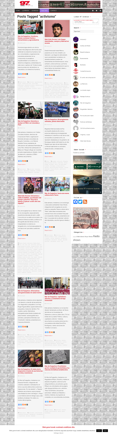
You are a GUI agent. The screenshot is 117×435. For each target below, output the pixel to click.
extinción (47, 241)
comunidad (35, 83)
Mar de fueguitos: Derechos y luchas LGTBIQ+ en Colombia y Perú (28, 123)
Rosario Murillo (54, 169)
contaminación (62, 236)
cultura (55, 86)
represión (47, 169)
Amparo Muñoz (35, 246)
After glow (57, 84)
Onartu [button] (99, 430)
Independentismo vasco (33, 258)
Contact (53, 10)
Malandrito (51, 93)
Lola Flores (38, 263)
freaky (60, 89)
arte (62, 84)
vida (62, 241)
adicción (39, 244)
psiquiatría (32, 341)
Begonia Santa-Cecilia (31, 336)
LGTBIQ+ (38, 170)
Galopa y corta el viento (24, 257)
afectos (64, 340)
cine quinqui (29, 249)
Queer (31, 269)
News (91, 236)
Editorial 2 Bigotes (22, 252)
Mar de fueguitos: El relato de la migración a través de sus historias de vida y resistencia (30, 371)
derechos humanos (30, 85)
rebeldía (33, 415)
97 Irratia (25, 10)
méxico (57, 93)
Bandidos (66, 84)
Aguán (19, 83)
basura (63, 235)
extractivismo (39, 85)
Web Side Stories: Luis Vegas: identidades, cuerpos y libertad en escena (57, 41)
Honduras (26, 86)
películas (62, 93)
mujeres (47, 166)
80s (26, 244)
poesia (26, 341)
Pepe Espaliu (35, 267)
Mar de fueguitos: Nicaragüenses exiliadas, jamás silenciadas (56, 120)
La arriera (63, 90)
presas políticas (60, 166)
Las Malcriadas (62, 164)
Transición (34, 271)
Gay (32, 257)
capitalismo (59, 342)
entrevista (55, 89)
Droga (38, 251)
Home (18, 10)
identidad (47, 90)
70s (23, 244)
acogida (54, 161)
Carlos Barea (21, 247)
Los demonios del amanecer (57, 92)
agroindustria (38, 82)
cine (46, 86)
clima (55, 236)
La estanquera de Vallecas (30, 261)
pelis (67, 93)
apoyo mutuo (38, 334)
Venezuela (59, 97)
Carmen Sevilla (29, 247)
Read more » (22, 77)
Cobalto (50, 86)
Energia (60, 239)
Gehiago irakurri (58, 433)
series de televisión (62, 95)
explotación (33, 414)
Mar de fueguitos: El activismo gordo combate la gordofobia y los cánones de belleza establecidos (57, 368)
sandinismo (63, 169)
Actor (52, 84)
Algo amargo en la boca (24, 246)
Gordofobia (47, 412)
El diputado (31, 252)
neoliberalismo (48, 345)
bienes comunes (26, 83)
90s (29, 244)
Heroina (40, 257)
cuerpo (46, 411)
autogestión (21, 336)
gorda (59, 411)
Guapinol (21, 86)
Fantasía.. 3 (31, 255)
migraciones (31, 339)
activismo (31, 82)
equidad (65, 239)
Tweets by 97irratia (78, 152)
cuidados (47, 238)
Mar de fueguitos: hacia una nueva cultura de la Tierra (57, 194)
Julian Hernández (55, 90)
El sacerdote (34, 254)
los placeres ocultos (34, 264)
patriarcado (21, 172)
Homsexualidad (22, 258)
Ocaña (31, 266)
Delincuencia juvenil (24, 251)
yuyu (19, 344)
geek (64, 89)
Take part (44, 10)
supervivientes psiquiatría (34, 342)
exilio (56, 164)
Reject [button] (105, 430)
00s (67, 83)
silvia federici (22, 342)
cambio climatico (49, 236)
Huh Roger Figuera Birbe (33, 337)
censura (36, 247)
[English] (100, 11)
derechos (20, 170)
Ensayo (25, 255)
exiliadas (51, 164)
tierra (39, 88)
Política (60, 345)
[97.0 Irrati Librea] (26, 4)
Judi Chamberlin (22, 339)
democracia (33, 251)
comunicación (38, 412)
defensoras (21, 85)
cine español (21, 249)
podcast (47, 95)
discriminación (53, 411)
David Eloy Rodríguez (50, 343)
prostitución (26, 269)
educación (54, 239)
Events (74, 236)
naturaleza (53, 241)
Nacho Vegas (60, 343)
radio (51, 95)
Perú (26, 172)
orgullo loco (21, 341)
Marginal (20, 266)
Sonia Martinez (27, 271)
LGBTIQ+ (47, 92)
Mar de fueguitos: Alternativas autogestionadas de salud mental (30, 292)
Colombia (37, 169)
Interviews (80, 237)
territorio (34, 88)
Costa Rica (60, 162)
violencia (24, 89)
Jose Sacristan (33, 260)
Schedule (35, 10)
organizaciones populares (24, 88)
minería (32, 86)
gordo (63, 411)
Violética (65, 345)
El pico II (23, 254)
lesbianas (32, 170)
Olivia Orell (38, 339)
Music (86, 236)
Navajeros (26, 266)
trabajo (46, 170)
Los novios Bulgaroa (23, 264)
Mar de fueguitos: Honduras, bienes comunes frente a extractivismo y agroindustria (28, 38)
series (55, 95)
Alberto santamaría (50, 342)
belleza (64, 409)
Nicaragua (52, 166)
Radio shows (22, 82)
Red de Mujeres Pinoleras (56, 167)
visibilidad (36, 172)
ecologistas (48, 239)
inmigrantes (39, 414)
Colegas (35, 249)
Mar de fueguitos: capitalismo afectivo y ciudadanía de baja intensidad (55, 298)
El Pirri (28, 254)
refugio (66, 167)
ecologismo (64, 238)
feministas (26, 170)
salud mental (39, 341)
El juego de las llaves (56, 87)
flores (23, 337)
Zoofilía (29, 272)
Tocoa (19, 89)
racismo (47, 167)
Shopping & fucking (50, 97)
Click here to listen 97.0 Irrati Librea (83, 20)
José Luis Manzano (23, 260)
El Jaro (37, 252)
